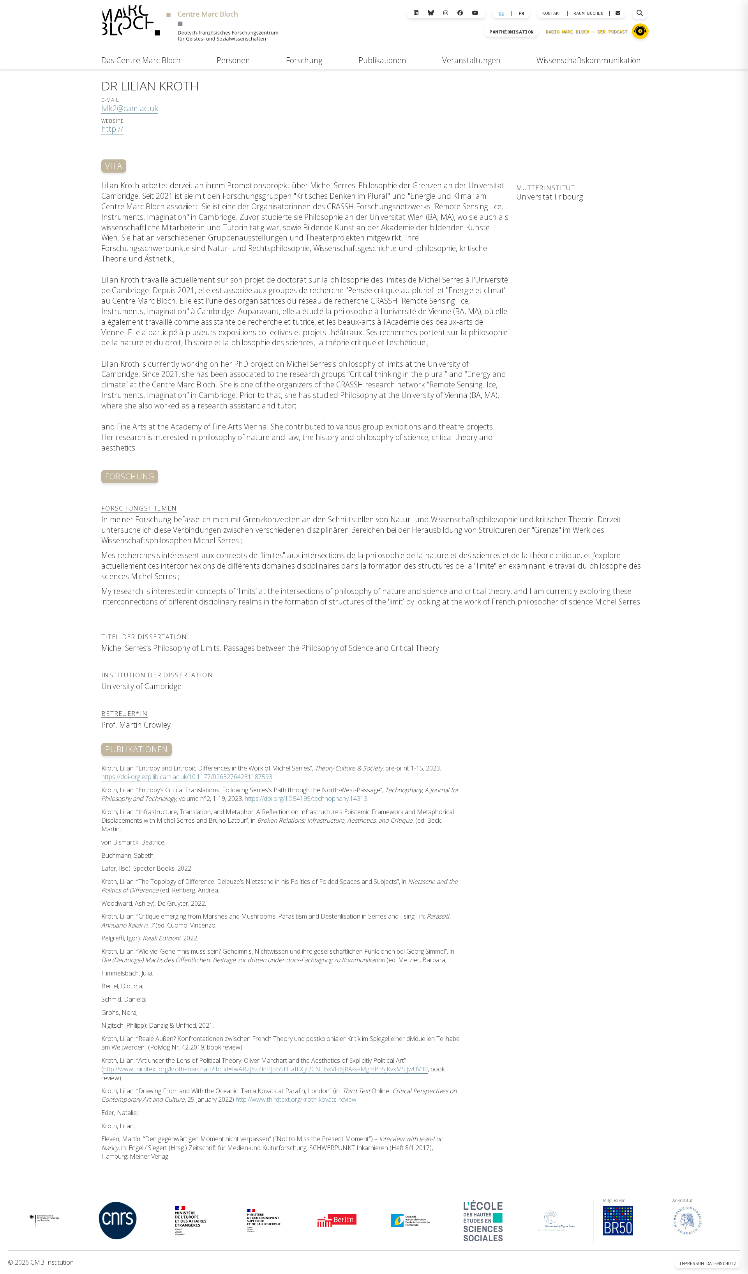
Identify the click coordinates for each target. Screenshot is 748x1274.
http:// (112, 129)
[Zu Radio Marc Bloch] (640, 31)
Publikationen (382, 60)
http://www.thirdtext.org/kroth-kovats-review (296, 1099)
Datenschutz (721, 1263)
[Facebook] (460, 13)
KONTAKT (551, 13)
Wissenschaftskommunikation (588, 60)
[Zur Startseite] (190, 24)
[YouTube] (475, 13)
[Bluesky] (431, 13)
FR (521, 13)
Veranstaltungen (471, 60)
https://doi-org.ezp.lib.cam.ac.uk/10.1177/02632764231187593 (186, 776)
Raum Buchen (588, 13)
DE (501, 13)
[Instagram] (445, 13)
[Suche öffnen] (640, 13)
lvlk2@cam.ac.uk (129, 108)
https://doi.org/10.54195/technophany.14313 (306, 798)
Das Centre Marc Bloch (141, 60)
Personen (233, 60)
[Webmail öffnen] (618, 13)
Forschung (304, 60)
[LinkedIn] (416, 13)
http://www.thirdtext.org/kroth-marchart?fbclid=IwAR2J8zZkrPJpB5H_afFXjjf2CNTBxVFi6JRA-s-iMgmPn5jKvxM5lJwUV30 (265, 1069)
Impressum (691, 1263)
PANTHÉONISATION (511, 32)
